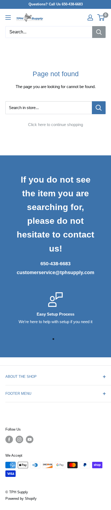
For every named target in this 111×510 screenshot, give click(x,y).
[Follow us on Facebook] (9, 439)
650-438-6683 (55, 263)
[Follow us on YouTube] (29, 439)
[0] (101, 17)
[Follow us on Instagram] (19, 439)
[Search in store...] (99, 107)
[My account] (90, 17)
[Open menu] (8, 17)
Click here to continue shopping (55, 124)
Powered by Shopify (21, 499)
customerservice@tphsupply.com (55, 272)
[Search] (99, 32)
